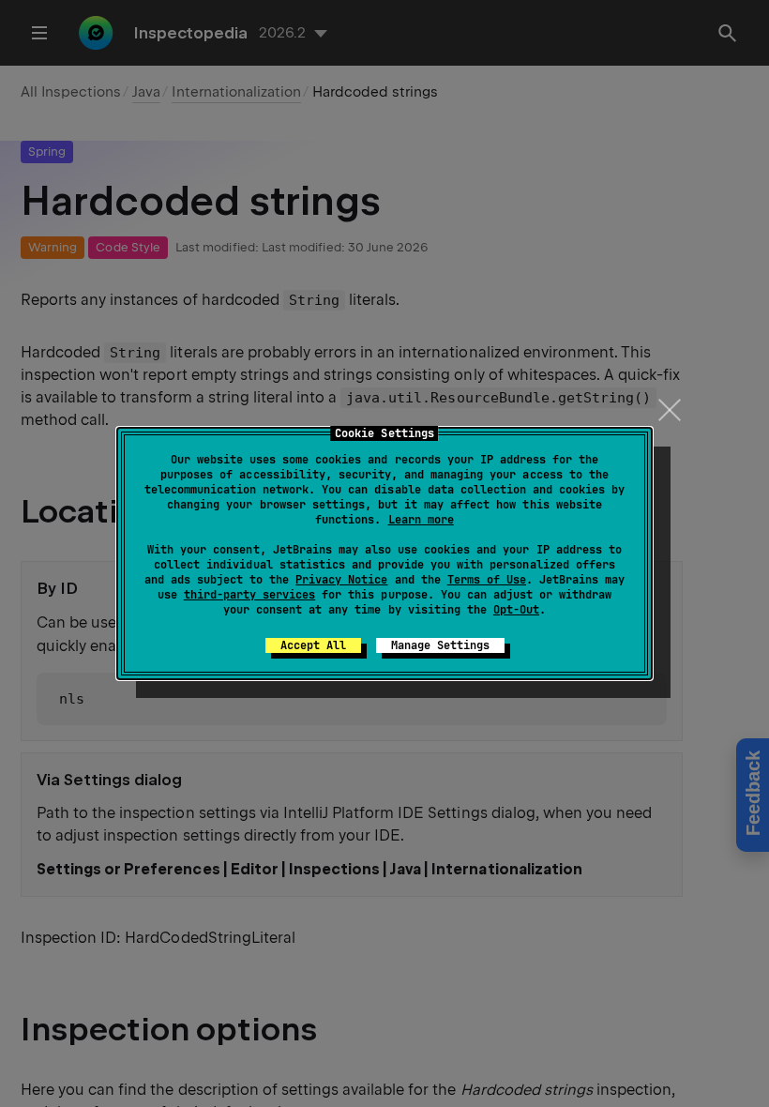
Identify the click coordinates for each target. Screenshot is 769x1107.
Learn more (421, 519)
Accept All (313, 645)
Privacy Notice (341, 579)
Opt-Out (516, 609)
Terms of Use (486, 579)
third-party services (249, 594)
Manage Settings (440, 645)
